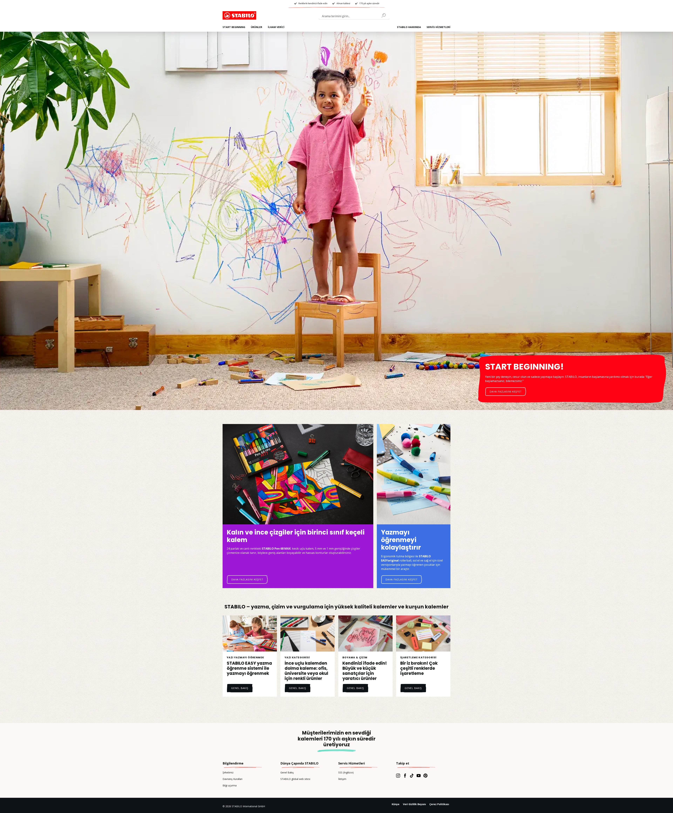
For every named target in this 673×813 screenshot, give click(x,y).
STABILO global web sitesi (295, 779)
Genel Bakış (287, 772)
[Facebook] (405, 775)
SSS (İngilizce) (346, 772)
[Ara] (385, 15)
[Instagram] (398, 775)
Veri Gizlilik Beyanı (414, 804)
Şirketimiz (228, 772)
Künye (395, 804)
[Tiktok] (412, 775)
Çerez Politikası (439, 804)
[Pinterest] (425, 775)
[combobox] (354, 17)
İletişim (342, 779)
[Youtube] (419, 775)
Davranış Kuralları (232, 779)
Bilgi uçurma (230, 785)
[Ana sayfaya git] (240, 15)
